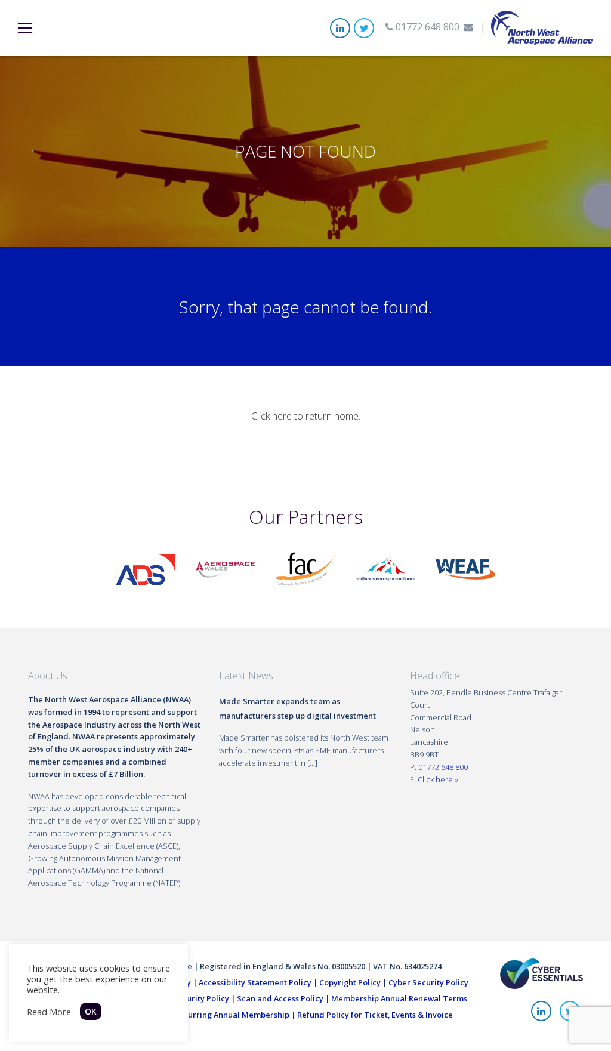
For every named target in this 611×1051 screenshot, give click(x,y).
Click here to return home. (305, 416)
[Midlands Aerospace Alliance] (385, 568)
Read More (49, 1011)
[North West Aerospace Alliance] (542, 26)
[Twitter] (364, 28)
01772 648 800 (426, 26)
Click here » (438, 779)
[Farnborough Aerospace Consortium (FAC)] (305, 568)
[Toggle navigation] (25, 28)
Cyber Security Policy (428, 982)
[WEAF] (465, 568)
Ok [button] (91, 1011)
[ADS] (145, 568)
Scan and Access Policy (280, 998)
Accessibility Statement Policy (255, 982)
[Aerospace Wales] (225, 568)
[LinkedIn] (340, 28)
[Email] (468, 26)
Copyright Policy (350, 982)
